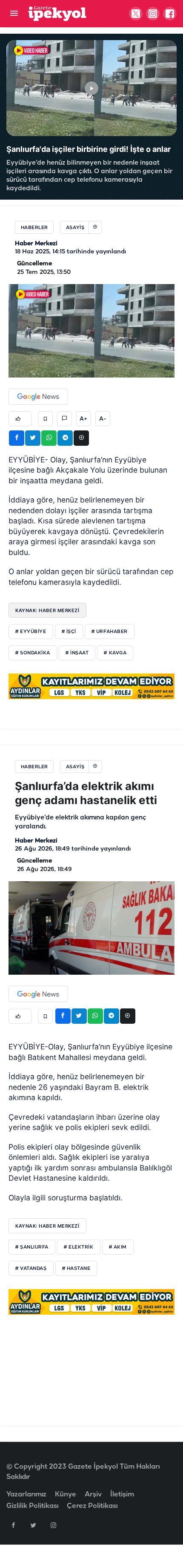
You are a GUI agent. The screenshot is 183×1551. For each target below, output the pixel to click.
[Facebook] (13, 1525)
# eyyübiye (30, 631)
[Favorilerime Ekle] (45, 418)
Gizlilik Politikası (32, 1506)
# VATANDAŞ (31, 1268)
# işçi (69, 631)
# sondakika (32, 653)
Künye (65, 1494)
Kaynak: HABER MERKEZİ (47, 1226)
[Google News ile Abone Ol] (38, 397)
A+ (83, 419)
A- (102, 419)
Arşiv (93, 1494)
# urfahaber (110, 631)
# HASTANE (76, 1268)
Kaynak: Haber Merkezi (47, 610)
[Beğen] (20, 418)
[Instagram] (53, 1525)
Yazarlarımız (26, 1494)
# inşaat (77, 653)
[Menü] (13, 13)
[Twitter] (33, 1525)
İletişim (122, 1494)
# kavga (115, 653)
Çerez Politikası (92, 1506)
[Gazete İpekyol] (57, 13)
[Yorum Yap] (64, 418)
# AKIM (118, 1247)
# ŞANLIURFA (32, 1247)
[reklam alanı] (91, 686)
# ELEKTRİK (79, 1247)
